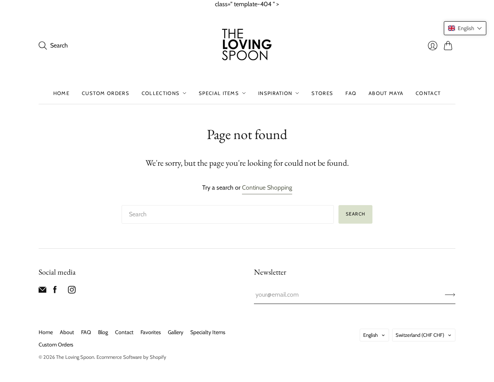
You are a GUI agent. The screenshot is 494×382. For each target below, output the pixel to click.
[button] (465, 28)
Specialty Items (207, 332)
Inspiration (275, 93)
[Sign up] (450, 295)
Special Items (219, 93)
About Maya (386, 93)
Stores (322, 93)
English (370, 335)
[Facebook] (55, 291)
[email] (42, 291)
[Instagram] (72, 291)
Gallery (175, 332)
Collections (160, 93)
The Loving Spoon (75, 357)
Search (355, 214)
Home (61, 93)
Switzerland (420, 335)
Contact (428, 93)
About (67, 332)
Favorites (150, 332)
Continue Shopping (267, 187)
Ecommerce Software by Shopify (131, 357)
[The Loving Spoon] (247, 45)
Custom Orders (105, 93)
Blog (103, 332)
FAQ (350, 93)
